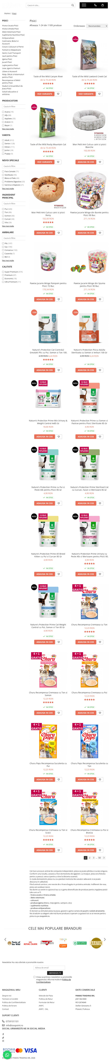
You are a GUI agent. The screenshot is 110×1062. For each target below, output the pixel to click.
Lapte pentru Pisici (10, 65)
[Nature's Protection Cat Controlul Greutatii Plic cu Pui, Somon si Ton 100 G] (48, 328)
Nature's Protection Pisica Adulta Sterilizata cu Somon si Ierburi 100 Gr (89, 351)
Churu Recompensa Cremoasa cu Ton (89, 624)
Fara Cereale (10, 171)
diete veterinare (37, 897)
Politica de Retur (46, 999)
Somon (8, 215)
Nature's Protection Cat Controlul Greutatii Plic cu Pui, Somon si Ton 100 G (48, 351)
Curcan (8, 219)
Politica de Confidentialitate (14, 1002)
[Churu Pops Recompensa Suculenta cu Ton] (89, 741)
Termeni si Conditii (10, 999)
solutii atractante (97, 911)
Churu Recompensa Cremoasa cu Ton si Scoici (48, 831)
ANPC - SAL (43, 1009)
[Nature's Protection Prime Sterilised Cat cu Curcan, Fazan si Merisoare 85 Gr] (89, 465)
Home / (8, 13)
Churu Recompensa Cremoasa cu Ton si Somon (48, 694)
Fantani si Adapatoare (11, 50)
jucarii (85, 911)
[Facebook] (3, 1034)
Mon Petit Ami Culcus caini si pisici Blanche (89, 145)
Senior (7, 143)
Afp (6, 115)
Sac (6, 247)
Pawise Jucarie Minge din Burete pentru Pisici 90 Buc (89, 214)
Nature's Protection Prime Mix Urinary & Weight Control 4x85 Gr (48, 422)
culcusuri (34, 900)
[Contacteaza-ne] (95, 5)
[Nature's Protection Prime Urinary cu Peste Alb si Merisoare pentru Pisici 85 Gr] (89, 532)
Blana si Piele (10, 178)
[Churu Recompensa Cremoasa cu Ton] (89, 603)
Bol (6, 257)
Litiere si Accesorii (9, 71)
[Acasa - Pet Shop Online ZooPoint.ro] (12, 5)
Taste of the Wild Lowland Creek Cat (89, 76)
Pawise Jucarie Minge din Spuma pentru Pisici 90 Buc (89, 284)
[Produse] (84, 6)
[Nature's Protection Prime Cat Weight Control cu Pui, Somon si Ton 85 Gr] (48, 603)
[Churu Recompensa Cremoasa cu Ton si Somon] (48, 670)
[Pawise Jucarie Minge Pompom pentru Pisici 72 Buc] (48, 261)
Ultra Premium (11, 281)
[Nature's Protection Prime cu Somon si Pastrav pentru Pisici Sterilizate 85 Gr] (89, 399)
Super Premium (11, 271)
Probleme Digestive (13, 181)
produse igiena (37, 903)
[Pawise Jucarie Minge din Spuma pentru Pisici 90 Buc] (89, 261)
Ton (6, 212)
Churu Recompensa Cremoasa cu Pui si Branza (89, 831)
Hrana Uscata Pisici (10, 25)
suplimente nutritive (39, 905)
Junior (7, 150)
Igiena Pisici (7, 59)
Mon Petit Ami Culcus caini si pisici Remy (48, 214)
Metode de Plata (46, 995)
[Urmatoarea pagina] (104, 858)
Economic (9, 278)
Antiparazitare (8, 38)
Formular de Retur (46, 1002)
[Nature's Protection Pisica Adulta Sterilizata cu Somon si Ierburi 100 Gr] (89, 328)
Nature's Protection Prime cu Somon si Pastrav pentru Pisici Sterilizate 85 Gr (89, 422)
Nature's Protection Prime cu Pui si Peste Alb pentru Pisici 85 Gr (48, 488)
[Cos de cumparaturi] (103, 5)
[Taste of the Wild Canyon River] (48, 54)
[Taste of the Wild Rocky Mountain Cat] (48, 122)
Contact (5, 1009)
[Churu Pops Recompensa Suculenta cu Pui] (48, 741)
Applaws (8, 118)
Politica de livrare (9, 1005)
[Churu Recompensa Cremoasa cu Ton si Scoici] (48, 808)
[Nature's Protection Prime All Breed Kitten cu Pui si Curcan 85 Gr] (48, 532)
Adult (7, 140)
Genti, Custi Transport (11, 53)
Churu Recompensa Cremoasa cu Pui (89, 692)
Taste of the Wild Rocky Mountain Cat (48, 144)
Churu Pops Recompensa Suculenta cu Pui (48, 764)
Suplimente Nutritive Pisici (13, 35)
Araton (8, 122)
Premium (9, 275)
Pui (6, 209)
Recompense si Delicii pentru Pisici (11, 81)
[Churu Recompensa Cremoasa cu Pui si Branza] (89, 808)
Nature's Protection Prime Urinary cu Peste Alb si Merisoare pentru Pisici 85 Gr (89, 555)
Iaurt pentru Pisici (9, 56)
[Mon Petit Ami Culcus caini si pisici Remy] (48, 190)
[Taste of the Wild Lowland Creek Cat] (89, 54)
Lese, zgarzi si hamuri (11, 68)
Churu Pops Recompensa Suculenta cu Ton (89, 764)
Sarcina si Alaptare (12, 185)
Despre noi (6, 995)
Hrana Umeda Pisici (10, 28)
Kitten (7, 147)
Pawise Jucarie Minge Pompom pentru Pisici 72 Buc (48, 284)
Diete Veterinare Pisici (11, 32)
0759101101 (12, 1021)
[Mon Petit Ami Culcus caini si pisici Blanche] (89, 122)
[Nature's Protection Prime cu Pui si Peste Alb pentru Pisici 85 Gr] (48, 465)
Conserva (9, 250)
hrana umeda (49, 895)
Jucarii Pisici (7, 62)
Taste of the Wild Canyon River (48, 76)
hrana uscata (36, 895)
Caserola (8, 253)
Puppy (7, 153)
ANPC (41, 1005)
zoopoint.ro (45, 916)
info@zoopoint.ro (14, 1025)
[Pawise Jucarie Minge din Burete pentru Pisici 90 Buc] (89, 190)
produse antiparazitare (40, 908)
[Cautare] (72, 5)
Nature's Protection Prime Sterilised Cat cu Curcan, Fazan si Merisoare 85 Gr (89, 488)
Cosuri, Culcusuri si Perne (12, 46)
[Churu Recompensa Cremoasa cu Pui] (89, 670)
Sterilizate (9, 175)
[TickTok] (3, 1037)
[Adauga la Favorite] (58, 94)
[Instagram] (3, 1041)
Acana (7, 111)
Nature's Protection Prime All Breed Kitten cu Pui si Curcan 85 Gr (48, 555)
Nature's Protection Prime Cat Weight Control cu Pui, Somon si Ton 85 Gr (48, 626)
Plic (6, 243)
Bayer (7, 125)
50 (99, 857)
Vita (6, 222)
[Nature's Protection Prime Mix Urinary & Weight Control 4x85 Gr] (48, 399)
